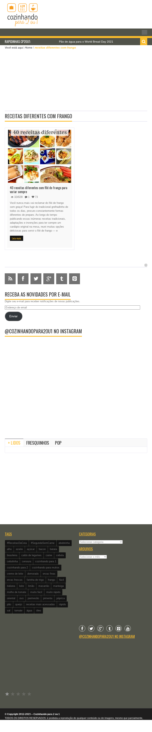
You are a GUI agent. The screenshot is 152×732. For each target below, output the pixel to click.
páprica (60, 598)
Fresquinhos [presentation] (37, 442)
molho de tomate (16, 592)
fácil (61, 579)
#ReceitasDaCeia (17, 542)
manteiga (58, 585)
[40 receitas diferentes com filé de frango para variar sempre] (39, 156)
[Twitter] (91, 628)
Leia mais (16, 238)
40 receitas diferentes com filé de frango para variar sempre (38, 189)
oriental (11, 598)
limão (31, 585)
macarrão (43, 585)
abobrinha (64, 542)
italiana (11, 585)
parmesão (33, 598)
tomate (18, 610)
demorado (33, 573)
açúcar (31, 549)
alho (9, 549)
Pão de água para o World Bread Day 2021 (77, 41)
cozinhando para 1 (45, 561)
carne (49, 555)
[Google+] (100, 628)
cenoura (26, 561)
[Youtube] (127, 628)
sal (8, 610)
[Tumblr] (109, 628)
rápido (62, 604)
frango (51, 579)
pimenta (47, 598)
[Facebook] (82, 628)
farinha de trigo (35, 579)
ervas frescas (15, 579)
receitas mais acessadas (40, 604)
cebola (60, 555)
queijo (18, 604)
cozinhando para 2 (17, 567)
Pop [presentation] (58, 442)
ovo (21, 598)
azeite (19, 549)
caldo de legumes (31, 555)
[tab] (14, 443)
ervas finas (49, 573)
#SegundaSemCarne (42, 542)
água (29, 610)
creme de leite (15, 573)
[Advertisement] (76, 79)
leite (21, 585)
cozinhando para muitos (45, 567)
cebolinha (12, 561)
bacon (42, 549)
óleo (38, 610)
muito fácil (36, 592)
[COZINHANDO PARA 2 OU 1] (22, 14)
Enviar (13, 316)
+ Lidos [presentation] (14, 442)
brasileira (12, 555)
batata (53, 549)
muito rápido (53, 592)
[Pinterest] (118, 628)
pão (9, 604)
